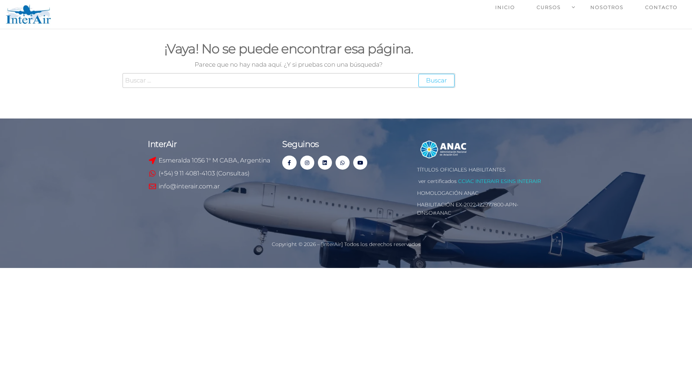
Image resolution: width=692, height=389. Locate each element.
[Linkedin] (325, 163)
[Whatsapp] (343, 163)
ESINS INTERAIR (521, 181)
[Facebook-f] (289, 163)
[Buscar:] (289, 80)
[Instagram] (307, 163)
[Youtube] (360, 163)
